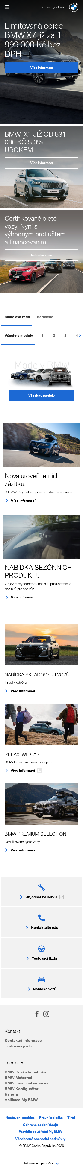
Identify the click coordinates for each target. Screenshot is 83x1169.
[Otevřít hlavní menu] (7, 7)
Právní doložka (51, 1117)
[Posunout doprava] (78, 335)
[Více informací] (41, 445)
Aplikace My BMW (21, 1099)
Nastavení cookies (20, 1117)
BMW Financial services (26, 1083)
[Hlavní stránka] (73, 7)
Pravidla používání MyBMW (40, 1132)
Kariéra (11, 1094)
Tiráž (71, 1117)
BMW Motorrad (18, 1077)
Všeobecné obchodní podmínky (40, 1139)
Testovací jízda (18, 1046)
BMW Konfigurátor (21, 1088)
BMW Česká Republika (25, 1072)
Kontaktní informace (23, 1040)
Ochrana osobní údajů (40, 1125)
